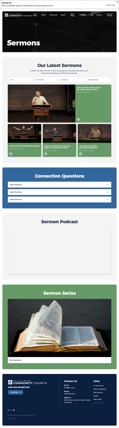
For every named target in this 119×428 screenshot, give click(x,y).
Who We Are (98, 392)
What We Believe (100, 389)
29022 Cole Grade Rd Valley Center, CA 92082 (77, 400)
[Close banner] (117, 2)
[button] (59, 331)
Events (96, 396)
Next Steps (98, 399)
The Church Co (12, 418)
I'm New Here (98, 386)
